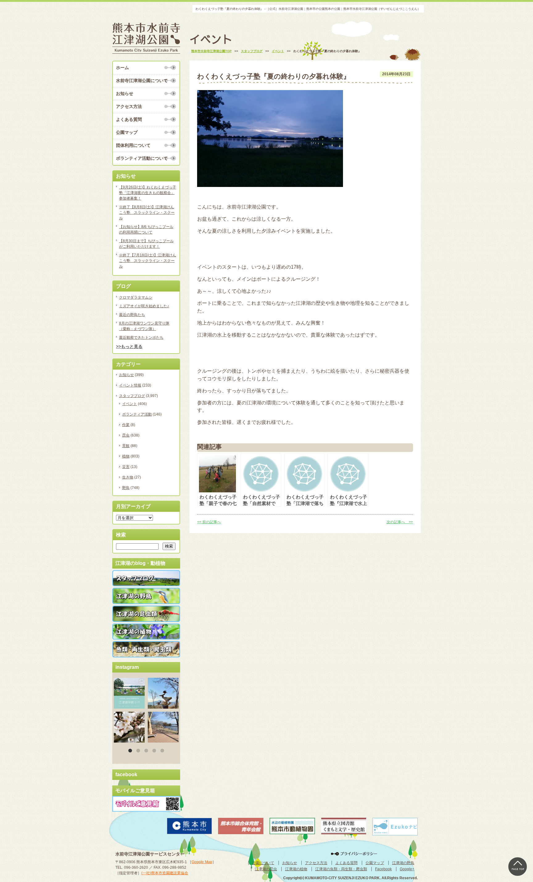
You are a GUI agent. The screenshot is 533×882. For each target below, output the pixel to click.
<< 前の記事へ (209, 522)
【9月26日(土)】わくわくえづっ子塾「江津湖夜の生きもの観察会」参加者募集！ (147, 193)
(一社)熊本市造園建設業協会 (164, 873)
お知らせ (124, 93)
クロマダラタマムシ (135, 297)
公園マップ (127, 132)
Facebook (383, 869)
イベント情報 (130, 385)
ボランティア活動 (137, 414)
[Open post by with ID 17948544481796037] (129, 727)
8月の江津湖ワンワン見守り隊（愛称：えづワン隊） (144, 326)
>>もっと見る (129, 346)
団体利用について (133, 145)
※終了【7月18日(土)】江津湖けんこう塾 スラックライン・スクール (147, 260)
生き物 (127, 477)
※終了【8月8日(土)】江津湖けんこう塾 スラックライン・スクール (147, 212)
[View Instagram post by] (141, 705)
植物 (126, 456)
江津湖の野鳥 (403, 863)
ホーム (122, 67)
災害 (126, 467)
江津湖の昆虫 (266, 869)
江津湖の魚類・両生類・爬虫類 (341, 869)
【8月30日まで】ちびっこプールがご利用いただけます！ (146, 244)
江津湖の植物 (296, 869)
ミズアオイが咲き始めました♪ (144, 306)
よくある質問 (129, 119)
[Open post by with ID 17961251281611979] (129, 693)
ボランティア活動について (142, 158)
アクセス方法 (129, 106)
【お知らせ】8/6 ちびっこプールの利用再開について (146, 229)
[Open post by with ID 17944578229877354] (163, 727)
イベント (129, 404)
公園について (263, 863)
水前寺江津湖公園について (142, 80)
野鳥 (126, 488)
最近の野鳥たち (132, 315)
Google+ (407, 869)
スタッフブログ (132, 396)
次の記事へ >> (399, 522)
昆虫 (126, 435)
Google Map (202, 862)
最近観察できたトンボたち (141, 337)
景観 (126, 446)
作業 (126, 425)
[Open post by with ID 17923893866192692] (163, 693)
